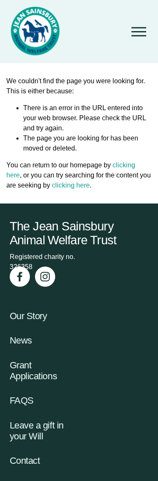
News (21, 340)
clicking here (71, 185)
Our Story (28, 316)
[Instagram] (45, 277)
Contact (25, 460)
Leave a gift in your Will (37, 430)
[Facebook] (20, 277)
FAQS (22, 400)
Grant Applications (33, 370)
